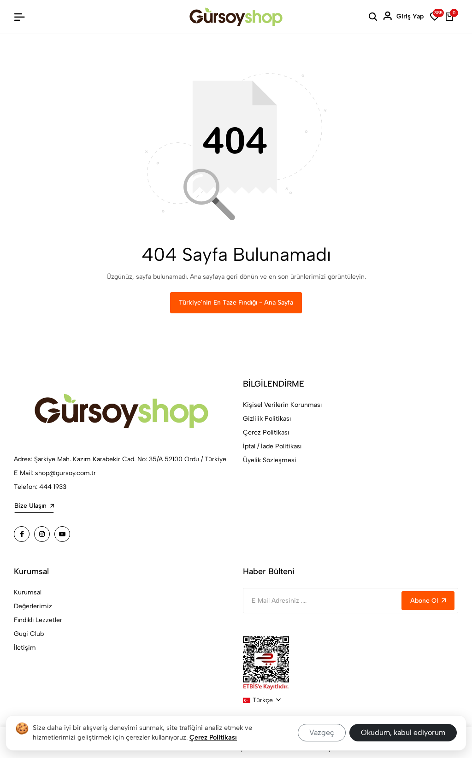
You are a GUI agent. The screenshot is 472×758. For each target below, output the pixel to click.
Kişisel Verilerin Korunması (282, 405)
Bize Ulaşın (30, 506)
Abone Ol (424, 601)
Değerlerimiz (33, 606)
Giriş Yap (410, 16)
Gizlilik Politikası (267, 419)
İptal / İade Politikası (272, 446)
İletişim (25, 648)
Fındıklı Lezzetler (38, 620)
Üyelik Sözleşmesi (269, 460)
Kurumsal (27, 592)
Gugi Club (29, 634)
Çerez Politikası (266, 432)
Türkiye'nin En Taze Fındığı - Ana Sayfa (236, 302)
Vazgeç (321, 732)
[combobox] (262, 700)
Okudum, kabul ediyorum (403, 732)
